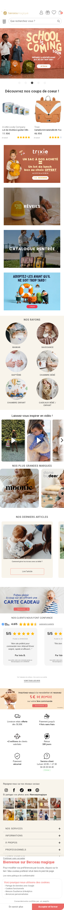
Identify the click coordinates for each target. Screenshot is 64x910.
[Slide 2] (32, 83)
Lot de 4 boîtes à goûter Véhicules (17, 130)
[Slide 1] (26, 83)
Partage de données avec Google (20, 886)
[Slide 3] (38, 83)
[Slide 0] (19, 83)
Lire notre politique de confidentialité (18, 876)
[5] (23, 137)
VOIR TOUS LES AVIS (32, 680)
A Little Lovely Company (13, 127)
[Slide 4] (45, 83)
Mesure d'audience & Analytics (19, 891)
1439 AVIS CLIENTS (46, 624)
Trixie (36, 127)
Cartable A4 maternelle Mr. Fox (47, 130)
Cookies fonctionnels (15, 888)
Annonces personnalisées (17, 894)
